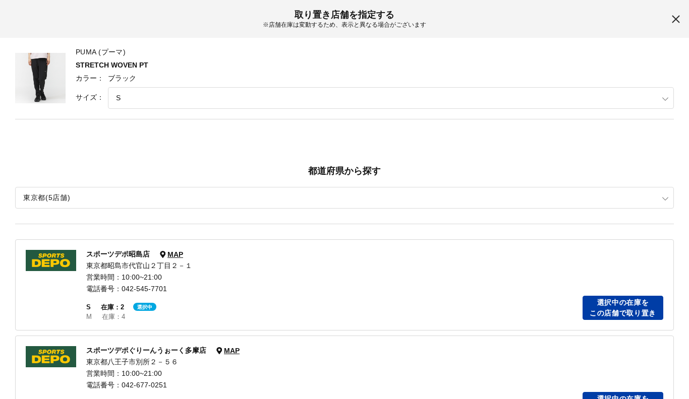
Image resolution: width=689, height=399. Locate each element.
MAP (175, 254)
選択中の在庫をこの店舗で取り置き (623, 307)
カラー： (90, 78)
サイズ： (90, 97)
